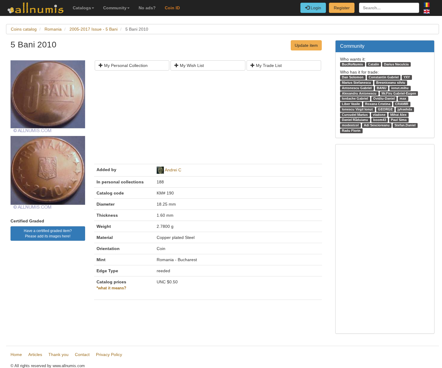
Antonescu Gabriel (357, 88)
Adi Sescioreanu (377, 125)
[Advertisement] (208, 119)
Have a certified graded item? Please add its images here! (48, 233)
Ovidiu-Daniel (384, 98)
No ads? (147, 7)
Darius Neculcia (396, 64)
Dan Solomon (353, 77)
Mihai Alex (398, 114)
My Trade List (268, 65)
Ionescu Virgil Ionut (357, 109)
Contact (82, 354)
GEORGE (385, 109)
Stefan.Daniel (405, 125)
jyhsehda (404, 109)
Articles (35, 354)
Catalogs (82, 7)
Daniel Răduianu (355, 120)
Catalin (373, 64)
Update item (306, 45)
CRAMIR (401, 104)
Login (315, 7)
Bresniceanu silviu (390, 82)
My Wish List (191, 65)
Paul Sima (399, 120)
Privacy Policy (109, 354)
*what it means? (111, 288)
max (403, 98)
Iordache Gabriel (355, 98)
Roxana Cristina (377, 104)
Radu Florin (351, 130)
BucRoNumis (352, 64)
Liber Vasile (351, 104)
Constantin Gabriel (384, 77)
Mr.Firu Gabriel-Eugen (399, 93)
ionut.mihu (400, 88)
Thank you (58, 354)
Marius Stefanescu (356, 82)
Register (342, 7)
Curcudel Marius (355, 114)
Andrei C (173, 169)
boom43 (379, 120)
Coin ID (172, 7)
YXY (407, 77)
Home (16, 354)
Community (115, 7)
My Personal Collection (125, 65)
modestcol (350, 125)
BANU (381, 88)
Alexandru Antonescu (359, 93)
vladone (379, 114)
